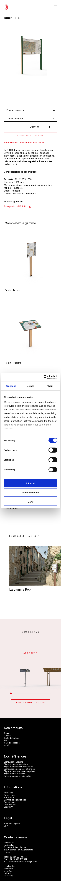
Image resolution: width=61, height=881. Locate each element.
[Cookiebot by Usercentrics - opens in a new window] (43, 377)
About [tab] (50, 385)
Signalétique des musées (16, 764)
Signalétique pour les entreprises (19, 771)
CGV (6, 826)
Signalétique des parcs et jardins (19, 769)
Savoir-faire (9, 795)
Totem (7, 733)
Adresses (8, 793)
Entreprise (9, 798)
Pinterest (8, 876)
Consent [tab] (11, 385)
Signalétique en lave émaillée (17, 776)
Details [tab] (30, 385)
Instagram (8, 871)
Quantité (34, 127)
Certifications (10, 805)
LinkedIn (8, 873)
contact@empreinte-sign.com (23, 862)
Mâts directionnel (12, 743)
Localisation (9, 866)
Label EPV (8, 807)
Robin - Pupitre (13, 363)
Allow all (30, 483)
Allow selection (30, 492)
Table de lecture (11, 738)
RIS (5, 741)
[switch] (52, 449)
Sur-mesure (9, 802)
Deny (30, 501)
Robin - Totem (12, 290)
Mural (6, 745)
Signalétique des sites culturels (18, 767)
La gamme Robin (21, 589)
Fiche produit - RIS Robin (15, 207)
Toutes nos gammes (30, 703)
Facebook (8, 869)
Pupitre (7, 736)
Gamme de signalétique (15, 800)
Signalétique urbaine (13, 762)
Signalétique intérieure (14, 774)
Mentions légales (12, 824)
